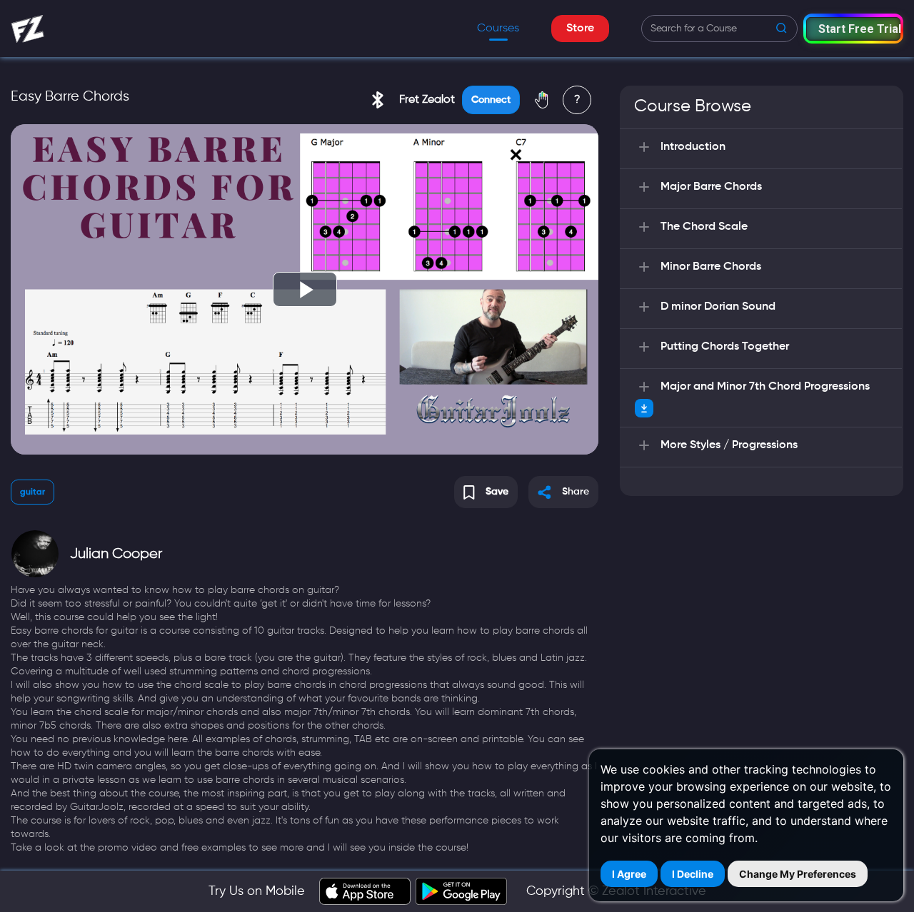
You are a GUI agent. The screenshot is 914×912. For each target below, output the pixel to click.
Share (575, 492)
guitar (32, 492)
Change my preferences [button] (797, 874)
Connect (491, 100)
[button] (853, 28)
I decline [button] (692, 874)
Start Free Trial (859, 29)
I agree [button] (629, 874)
